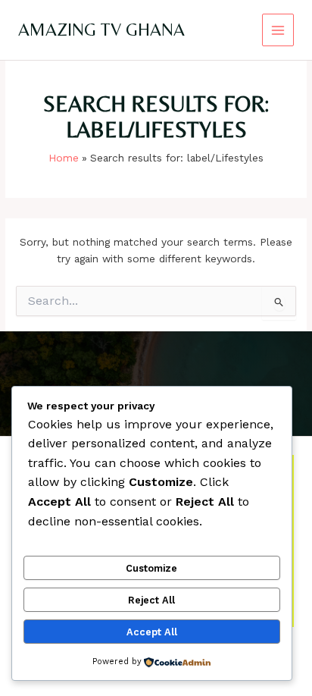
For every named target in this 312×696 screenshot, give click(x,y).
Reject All (151, 600)
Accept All (151, 632)
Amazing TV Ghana (101, 29)
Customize (151, 568)
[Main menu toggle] (278, 30)
